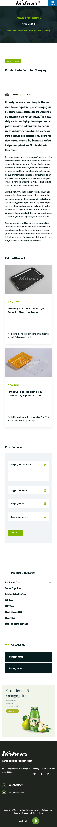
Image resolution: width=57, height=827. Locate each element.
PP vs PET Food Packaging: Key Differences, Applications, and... (26, 393)
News (14, 30)
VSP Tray (9, 600)
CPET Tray (9, 605)
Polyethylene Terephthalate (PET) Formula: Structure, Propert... (27, 310)
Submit (15, 533)
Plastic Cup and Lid (13, 611)
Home (9, 30)
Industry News (22, 30)
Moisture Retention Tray (15, 594)
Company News (16, 656)
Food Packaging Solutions (16, 623)
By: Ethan (14, 95)
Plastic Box (10, 617)
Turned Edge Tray (13, 588)
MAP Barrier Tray (12, 582)
